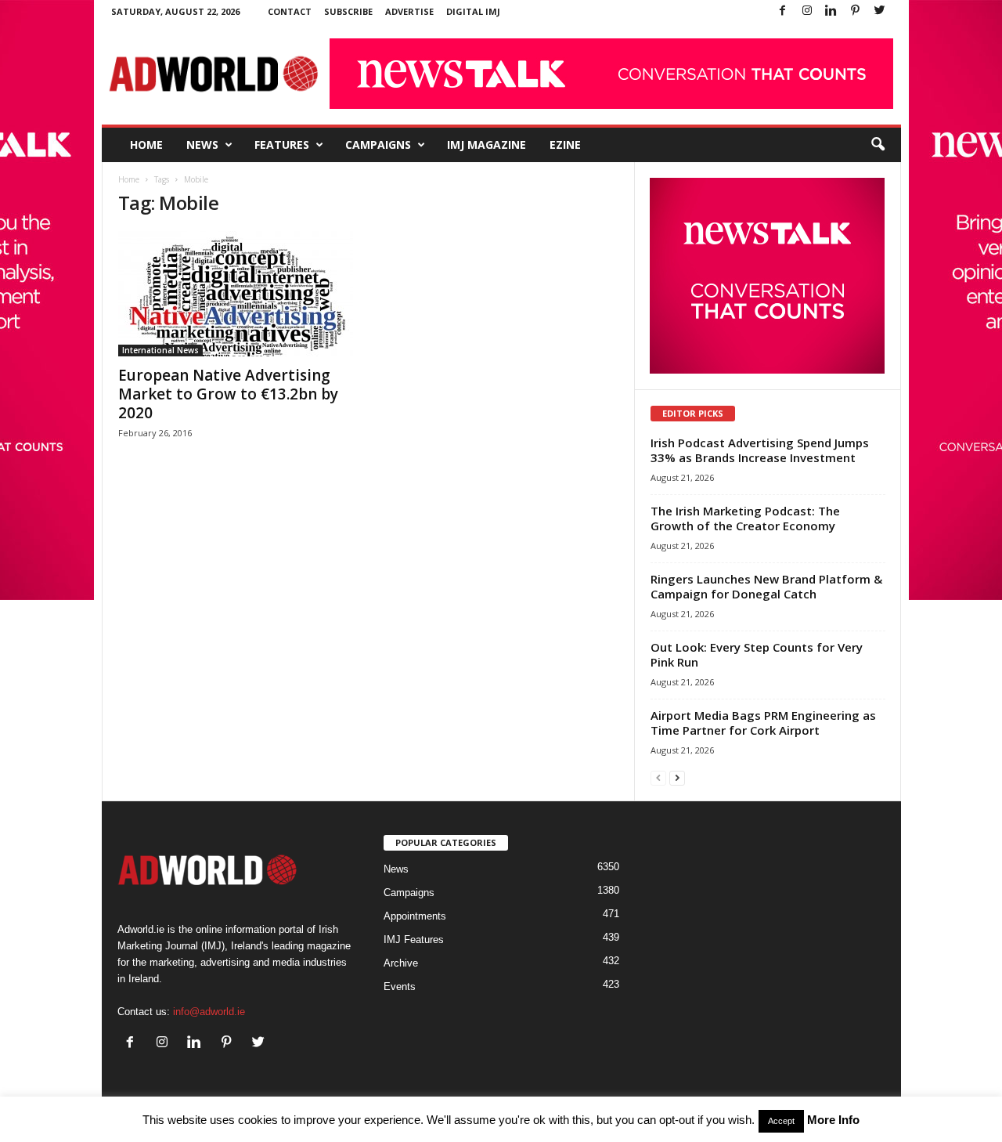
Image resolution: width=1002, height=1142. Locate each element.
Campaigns (378, 144)
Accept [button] (781, 1121)
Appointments (415, 916)
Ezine (565, 144)
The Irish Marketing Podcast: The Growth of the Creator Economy (745, 518)
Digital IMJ (473, 11)
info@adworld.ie (209, 1011)
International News (160, 350)
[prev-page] (658, 777)
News (202, 144)
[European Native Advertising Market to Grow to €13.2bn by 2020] (235, 293)
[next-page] (677, 777)
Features (281, 144)
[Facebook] (782, 11)
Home (146, 144)
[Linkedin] (831, 11)
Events (400, 986)
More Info (833, 1119)
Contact (290, 11)
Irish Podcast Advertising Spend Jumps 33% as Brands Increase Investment (760, 450)
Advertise (409, 11)
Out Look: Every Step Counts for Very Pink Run (757, 654)
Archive (401, 963)
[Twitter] (879, 11)
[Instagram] (807, 11)
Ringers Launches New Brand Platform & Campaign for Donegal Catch (766, 586)
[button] (877, 145)
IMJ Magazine (486, 144)
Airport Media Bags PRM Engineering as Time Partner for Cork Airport (763, 722)
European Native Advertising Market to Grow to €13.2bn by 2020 (228, 394)
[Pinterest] (855, 11)
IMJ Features (414, 939)
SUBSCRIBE (348, 11)
